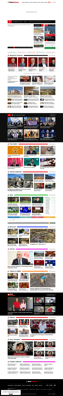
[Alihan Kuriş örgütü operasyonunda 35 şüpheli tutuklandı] (50, 254)
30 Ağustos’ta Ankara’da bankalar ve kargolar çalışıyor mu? (12, 369)
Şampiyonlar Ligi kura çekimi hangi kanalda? (48, 372)
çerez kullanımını (15, 392)
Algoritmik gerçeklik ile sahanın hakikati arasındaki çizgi (19, 357)
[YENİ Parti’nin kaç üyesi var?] (13, 331)
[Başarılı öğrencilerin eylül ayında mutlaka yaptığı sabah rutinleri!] (13, 276)
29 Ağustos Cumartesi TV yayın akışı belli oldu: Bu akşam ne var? (25, 369)
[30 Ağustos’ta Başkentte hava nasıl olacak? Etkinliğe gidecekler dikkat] (20, 181)
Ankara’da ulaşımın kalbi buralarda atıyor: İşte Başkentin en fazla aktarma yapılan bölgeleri (39, 43)
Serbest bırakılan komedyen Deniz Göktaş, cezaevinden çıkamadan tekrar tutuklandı (39, 267)
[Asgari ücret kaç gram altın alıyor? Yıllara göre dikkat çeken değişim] (9, 100)
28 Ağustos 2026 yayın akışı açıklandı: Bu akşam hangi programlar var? (25, 372)
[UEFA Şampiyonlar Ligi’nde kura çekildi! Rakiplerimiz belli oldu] (25, 210)
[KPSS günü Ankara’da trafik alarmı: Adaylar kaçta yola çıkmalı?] (26, 100)
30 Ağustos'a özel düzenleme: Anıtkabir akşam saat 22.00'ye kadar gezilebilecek (33, 103)
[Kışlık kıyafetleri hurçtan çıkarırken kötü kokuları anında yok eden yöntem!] (24, 276)
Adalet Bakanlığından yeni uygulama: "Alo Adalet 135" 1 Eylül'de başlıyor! (37, 83)
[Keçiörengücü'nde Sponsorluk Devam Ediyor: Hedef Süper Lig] (15, 133)
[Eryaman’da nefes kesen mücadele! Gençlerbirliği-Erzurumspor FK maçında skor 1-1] (13, 200)
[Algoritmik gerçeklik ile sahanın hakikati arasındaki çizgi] (20, 348)
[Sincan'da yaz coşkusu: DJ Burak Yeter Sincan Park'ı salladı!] (26, 107)
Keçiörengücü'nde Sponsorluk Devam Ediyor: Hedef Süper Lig (15, 139)
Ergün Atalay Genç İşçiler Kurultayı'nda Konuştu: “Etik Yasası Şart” (47, 139)
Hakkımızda (38, 389)
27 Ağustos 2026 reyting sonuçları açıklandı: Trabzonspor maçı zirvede (49, 369)
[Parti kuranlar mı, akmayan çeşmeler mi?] (39, 353)
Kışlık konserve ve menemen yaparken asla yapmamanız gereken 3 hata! (24, 289)
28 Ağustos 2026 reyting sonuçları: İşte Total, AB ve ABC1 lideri (25, 365)
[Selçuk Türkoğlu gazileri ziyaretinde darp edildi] (47, 162)
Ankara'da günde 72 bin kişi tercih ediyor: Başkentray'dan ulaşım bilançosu (49, 190)
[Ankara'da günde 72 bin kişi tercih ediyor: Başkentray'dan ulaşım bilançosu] (50, 186)
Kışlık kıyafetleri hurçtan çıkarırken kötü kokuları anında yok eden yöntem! (24, 280)
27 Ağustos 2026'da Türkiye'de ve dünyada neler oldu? (23, 326)
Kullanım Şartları (32, 389)
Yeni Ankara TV (11, 385)
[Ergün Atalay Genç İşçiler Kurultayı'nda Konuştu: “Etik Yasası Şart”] (47, 133)
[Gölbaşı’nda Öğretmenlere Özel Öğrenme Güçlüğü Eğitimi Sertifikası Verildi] (31, 133)
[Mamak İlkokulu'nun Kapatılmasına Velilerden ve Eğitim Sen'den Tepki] (31, 121)
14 (23, 47)
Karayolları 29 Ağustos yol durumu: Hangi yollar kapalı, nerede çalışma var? (39, 258)
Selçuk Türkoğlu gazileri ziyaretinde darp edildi (47, 168)
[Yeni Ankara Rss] (54, 385)
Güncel (30, 2)
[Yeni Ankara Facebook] (46, 45)
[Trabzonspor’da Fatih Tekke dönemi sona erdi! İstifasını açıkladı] (37, 200)
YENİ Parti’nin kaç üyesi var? (12, 336)
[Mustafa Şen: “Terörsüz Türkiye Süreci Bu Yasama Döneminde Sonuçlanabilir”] (15, 121)
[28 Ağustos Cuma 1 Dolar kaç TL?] (24, 231)
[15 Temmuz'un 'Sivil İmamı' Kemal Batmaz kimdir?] (42, 326)
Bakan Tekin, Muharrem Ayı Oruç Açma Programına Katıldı (46, 127)
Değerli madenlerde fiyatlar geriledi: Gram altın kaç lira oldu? (23, 245)
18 (28, 47)
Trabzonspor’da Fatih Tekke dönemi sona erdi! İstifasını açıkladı (37, 204)
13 (22, 47)
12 (21, 47)
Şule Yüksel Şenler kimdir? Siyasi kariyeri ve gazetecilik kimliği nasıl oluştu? (37, 369)
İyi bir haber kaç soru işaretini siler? (38, 349)
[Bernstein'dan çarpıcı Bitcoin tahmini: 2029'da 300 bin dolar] (13, 241)
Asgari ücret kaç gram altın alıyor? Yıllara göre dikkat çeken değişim (17, 100)
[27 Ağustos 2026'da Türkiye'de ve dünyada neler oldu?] (24, 322)
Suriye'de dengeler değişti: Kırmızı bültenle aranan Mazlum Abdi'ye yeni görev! (12, 326)
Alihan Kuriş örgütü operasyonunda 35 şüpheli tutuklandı (49, 258)
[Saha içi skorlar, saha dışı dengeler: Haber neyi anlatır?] (50, 353)
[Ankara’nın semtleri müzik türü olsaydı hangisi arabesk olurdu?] (9, 103)
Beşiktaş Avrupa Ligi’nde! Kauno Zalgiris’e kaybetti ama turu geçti (13, 214)
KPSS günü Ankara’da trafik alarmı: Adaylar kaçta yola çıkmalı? (33, 100)
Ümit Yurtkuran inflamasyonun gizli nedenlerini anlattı (38, 304)
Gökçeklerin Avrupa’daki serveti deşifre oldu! (30, 156)
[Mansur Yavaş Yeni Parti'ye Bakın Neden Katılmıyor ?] (15, 162)
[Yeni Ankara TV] (49, 2)
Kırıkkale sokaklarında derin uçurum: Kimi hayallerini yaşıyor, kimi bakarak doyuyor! (50, 313)
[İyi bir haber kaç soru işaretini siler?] (39, 344)
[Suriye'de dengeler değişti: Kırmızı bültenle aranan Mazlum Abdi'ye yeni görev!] (13, 322)
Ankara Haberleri (25, 2)
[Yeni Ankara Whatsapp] (54, 45)
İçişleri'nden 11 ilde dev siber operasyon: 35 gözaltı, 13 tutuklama (31, 96)
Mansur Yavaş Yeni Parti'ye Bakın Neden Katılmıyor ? (14, 168)
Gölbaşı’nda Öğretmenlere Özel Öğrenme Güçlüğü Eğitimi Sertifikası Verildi (31, 139)
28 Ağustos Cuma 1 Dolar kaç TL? (24, 236)
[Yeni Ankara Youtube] (52, 45)
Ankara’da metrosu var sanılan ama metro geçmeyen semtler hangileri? (12, 365)
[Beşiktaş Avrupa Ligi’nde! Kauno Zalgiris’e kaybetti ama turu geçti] (13, 210)
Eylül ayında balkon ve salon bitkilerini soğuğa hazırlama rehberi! (12, 289)
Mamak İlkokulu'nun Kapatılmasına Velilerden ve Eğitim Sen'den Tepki (31, 127)
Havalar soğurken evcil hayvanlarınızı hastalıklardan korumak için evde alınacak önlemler (41, 289)
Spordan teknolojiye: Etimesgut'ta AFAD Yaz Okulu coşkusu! (36, 214)
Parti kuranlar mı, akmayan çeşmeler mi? (38, 358)
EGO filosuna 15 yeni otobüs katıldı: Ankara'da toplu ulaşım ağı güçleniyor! (50, 181)
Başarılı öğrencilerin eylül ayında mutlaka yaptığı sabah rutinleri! (13, 280)
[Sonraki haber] (21, 21)
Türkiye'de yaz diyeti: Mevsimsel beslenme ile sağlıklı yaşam (36, 372)
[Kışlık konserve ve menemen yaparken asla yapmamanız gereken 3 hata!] (24, 285)
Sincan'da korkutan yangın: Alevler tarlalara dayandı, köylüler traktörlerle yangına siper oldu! (38, 34)
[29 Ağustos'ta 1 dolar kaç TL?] (42, 236)
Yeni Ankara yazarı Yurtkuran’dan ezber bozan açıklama (20, 313)
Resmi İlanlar (35, 2)
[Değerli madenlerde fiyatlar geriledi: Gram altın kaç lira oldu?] (24, 241)
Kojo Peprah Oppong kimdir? (48, 365)
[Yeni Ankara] (13, 2)
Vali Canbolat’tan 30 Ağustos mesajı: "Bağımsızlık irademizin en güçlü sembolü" (38, 190)
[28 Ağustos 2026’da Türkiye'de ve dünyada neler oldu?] (50, 263)
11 (20, 47)
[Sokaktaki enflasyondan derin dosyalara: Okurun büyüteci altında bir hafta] (50, 344)
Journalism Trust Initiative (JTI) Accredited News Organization (26, 393)
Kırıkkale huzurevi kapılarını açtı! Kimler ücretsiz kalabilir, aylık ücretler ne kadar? (15, 96)
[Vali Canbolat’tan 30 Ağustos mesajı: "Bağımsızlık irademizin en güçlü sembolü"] (39, 186)
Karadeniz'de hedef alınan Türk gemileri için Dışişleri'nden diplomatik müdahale (13, 82)
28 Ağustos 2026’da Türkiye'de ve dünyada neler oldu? (49, 267)
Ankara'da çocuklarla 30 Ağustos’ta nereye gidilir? (39, 181)
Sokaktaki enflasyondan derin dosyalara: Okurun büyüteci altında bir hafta (50, 349)
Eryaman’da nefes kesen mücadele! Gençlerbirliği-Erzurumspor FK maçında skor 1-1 (13, 204)
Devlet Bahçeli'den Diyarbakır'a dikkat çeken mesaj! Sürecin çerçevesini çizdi (41, 22)
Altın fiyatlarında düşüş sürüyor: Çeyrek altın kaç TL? (12, 236)
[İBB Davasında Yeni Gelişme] (31, 162)
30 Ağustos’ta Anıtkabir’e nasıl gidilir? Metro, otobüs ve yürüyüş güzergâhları (49, 100)
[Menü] (54, 2)
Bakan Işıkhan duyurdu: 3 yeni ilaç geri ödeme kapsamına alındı (20, 267)
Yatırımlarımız (49, 389)
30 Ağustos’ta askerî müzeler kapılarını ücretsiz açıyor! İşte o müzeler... (46, 96)
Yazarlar (45, 2)
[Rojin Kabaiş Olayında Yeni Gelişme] (47, 150)
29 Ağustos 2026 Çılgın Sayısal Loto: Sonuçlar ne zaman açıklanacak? (37, 365)
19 (29, 47)
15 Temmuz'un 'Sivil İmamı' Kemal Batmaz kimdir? (41, 335)
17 (27, 47)
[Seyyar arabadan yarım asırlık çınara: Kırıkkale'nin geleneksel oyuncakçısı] (39, 309)
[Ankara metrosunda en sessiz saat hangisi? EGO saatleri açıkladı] (42, 107)
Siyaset (42, 2)
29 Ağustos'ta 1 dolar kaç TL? (38, 244)
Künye (42, 389)
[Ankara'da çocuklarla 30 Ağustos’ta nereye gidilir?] (39, 176)
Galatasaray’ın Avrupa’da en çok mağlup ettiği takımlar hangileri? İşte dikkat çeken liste (25, 83)
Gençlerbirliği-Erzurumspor (25, 204)
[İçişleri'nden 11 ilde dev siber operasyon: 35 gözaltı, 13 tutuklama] (31, 91)
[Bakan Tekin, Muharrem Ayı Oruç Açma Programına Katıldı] (47, 121)
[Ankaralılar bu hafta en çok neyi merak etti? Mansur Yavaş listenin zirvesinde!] (39, 47)
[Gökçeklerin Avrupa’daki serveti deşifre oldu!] (31, 150)
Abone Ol (52, 115)
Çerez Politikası (25, 389)
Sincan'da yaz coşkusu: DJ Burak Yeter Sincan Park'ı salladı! (33, 107)
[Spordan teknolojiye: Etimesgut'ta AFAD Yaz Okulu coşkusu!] (37, 210)
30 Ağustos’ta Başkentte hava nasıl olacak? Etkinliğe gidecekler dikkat (19, 189)
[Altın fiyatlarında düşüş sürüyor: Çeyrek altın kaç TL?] (13, 231)
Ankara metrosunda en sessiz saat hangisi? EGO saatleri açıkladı (49, 107)
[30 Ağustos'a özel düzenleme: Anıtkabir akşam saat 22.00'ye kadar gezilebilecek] (26, 103)
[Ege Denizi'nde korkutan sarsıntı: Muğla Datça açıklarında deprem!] (49, 79)
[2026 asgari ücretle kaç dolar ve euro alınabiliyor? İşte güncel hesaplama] (42, 103)
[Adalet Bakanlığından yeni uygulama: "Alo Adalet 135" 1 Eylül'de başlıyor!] (37, 79)
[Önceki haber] (19, 21)
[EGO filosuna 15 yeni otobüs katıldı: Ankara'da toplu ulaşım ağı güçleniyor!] (50, 176)
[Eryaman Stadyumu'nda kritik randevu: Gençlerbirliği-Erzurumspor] (25, 200)
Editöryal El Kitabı (19, 389)
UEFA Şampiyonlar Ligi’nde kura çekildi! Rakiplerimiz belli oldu (25, 214)
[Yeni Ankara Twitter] (48, 45)
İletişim (45, 389)
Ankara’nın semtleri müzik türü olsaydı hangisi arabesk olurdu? (17, 103)
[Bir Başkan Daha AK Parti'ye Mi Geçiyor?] (15, 150)
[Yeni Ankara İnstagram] (50, 45)
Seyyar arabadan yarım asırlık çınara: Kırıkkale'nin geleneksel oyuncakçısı (38, 313)
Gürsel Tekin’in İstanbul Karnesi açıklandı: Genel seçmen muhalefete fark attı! (23, 336)
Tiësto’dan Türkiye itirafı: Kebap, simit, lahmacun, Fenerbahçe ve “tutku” (17, 107)
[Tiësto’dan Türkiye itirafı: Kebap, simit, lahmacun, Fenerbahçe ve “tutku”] (9, 107)
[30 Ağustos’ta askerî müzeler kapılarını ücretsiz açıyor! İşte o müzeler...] (47, 91)
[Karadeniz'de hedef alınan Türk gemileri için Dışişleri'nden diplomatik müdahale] (13, 78)
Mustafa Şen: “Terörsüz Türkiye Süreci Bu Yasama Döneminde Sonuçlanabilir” (15, 127)
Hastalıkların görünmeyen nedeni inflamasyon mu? (49, 304)
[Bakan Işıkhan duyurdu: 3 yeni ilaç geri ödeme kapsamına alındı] (20, 258)
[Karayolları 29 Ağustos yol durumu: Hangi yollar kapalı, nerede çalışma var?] (39, 254)
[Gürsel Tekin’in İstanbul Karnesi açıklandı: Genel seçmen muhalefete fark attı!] (24, 331)
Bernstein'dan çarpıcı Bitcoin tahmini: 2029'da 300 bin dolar (12, 245)
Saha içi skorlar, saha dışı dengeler (50, 358)
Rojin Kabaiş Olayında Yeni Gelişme (47, 155)
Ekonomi (40, 385)
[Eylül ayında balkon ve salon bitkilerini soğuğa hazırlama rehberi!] (13, 285)
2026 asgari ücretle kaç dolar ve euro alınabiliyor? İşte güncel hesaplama (49, 103)
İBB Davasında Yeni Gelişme (29, 167)
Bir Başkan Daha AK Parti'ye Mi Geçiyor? (14, 156)
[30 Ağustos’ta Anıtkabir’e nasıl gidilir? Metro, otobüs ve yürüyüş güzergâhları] (42, 100)
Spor (39, 2)
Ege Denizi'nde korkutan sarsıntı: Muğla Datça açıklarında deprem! (49, 83)
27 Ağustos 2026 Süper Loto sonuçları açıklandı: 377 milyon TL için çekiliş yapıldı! (13, 372)
